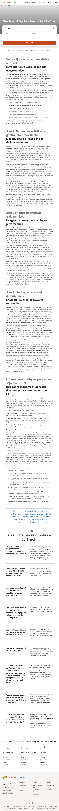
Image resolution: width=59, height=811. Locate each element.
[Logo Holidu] (8, 2)
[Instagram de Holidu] (26, 803)
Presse (34, 791)
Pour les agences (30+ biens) (51, 788)
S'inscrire (50, 2)
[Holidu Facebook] (32, 803)
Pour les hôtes (50, 785)
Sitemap (31, 808)
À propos (22, 787)
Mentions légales (52, 806)
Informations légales (40, 808)
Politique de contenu (23, 808)
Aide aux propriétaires (36, 788)
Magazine (22, 790)
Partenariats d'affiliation (36, 795)
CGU (6, 808)
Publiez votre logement (30, 2)
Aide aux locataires (37, 785)
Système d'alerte (50, 808)
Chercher (29, 43)
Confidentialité (12, 808)
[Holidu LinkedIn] (29, 803)
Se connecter (42, 2)
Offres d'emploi (23, 785)
